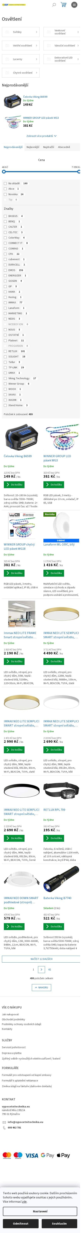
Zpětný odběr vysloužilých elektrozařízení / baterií (31, 1059)
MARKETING (17, 313)
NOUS (14, 330)
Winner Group (18, 384)
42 (49, 970)
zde (24, 1202)
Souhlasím (59, 1224)
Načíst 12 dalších (42, 959)
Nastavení (40, 1211)
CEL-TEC (15, 232)
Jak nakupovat (10, 1014)
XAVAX (14, 395)
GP (12, 286)
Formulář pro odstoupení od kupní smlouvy (26, 1075)
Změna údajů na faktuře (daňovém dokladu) (27, 1086)
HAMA (14, 292)
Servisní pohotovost (13, 1047)
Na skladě (17, 183)
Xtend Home (18, 405)
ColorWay (16, 238)
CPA (13, 254)
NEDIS (14, 319)
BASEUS (15, 216)
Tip (12, 200)
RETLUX (16, 351)
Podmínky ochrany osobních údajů (21, 1024)
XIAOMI (14, 400)
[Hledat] (54, 5)
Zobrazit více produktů (39, 136)
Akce (13, 189)
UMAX (14, 373)
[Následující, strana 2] (41, 969)
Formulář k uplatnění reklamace (20, 1081)
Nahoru (43, 987)
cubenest (16, 259)
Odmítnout (20, 1224)
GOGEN (15, 281)
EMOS (15, 270)
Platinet (16, 341)
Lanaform (16, 308)
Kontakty (7, 1029)
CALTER (15, 227)
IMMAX (15, 302)
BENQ (14, 221)
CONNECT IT (18, 243)
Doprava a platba (11, 1053)
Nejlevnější (33, 147)
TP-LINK (16, 367)
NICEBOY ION (18, 324)
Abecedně (64, 147)
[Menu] (74, 5)
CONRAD (15, 249)
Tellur (14, 362)
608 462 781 (14, 1128)
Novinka (15, 194)
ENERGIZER (17, 276)
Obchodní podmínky (13, 1019)
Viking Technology (22, 378)
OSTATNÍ (16, 335)
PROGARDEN (18, 346)
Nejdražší (48, 147)
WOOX (14, 389)
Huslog (14, 297)
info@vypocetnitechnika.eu (25, 1122)
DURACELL (16, 265)
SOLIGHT (16, 357)
